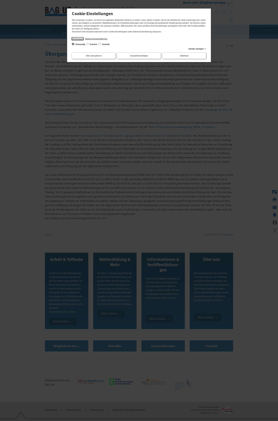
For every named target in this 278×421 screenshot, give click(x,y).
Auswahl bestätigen (139, 56)
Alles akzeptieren (94, 56)
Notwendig (80, 44)
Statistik (106, 44)
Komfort (93, 44)
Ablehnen (184, 56)
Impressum (77, 38)
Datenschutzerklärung (96, 38)
